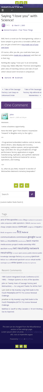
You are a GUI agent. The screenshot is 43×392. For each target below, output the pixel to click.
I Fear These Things (25, 30)
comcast (22, 225)
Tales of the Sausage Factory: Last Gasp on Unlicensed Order (11, 91)
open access (22, 252)
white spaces (16, 261)
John (12, 113)
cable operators (18, 222)
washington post (6, 262)
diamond (8, 77)
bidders (20, 219)
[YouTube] (17, 3)
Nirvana (21, 338)
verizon (27, 258)
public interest (32, 252)
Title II (7, 258)
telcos (3, 258)
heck (5, 240)
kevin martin (32, 239)
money (10, 247)
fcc (19, 230)
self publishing (26, 255)
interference (22, 240)
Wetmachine (12, 7)
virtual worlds (36, 258)
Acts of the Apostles (31, 278)
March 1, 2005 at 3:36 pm (18, 116)
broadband (30, 219)
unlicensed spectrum (17, 258)
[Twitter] (21, 3)
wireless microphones (29, 262)
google (31, 235)
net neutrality (21, 247)
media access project (9, 243)
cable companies (6, 222)
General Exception (10, 30)
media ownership (24, 243)
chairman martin (35, 222)
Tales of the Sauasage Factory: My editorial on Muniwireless (32, 91)
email (14, 231)
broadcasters (38, 219)
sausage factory (15, 255)
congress (31, 226)
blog (25, 219)
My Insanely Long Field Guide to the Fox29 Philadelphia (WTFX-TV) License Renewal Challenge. (20, 292)
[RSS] (25, 3)
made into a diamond (22, 55)
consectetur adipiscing (33, 331)
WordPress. (29, 338)
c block (27, 222)
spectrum (35, 255)
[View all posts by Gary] (10, 25)
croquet (37, 225)
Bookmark (19, 77)
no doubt (15, 252)
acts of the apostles (9, 218)
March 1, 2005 (19, 25)
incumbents (13, 240)
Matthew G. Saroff (8, 308)
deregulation (8, 231)
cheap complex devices (9, 226)
